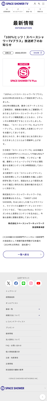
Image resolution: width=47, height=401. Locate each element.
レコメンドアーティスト (15, 321)
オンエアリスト (18, 11)
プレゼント (10, 327)
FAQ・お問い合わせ (14, 345)
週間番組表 (6, 11)
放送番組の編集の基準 (14, 369)
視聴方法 (40, 11)
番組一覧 (29, 11)
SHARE (36, 53)
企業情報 (9, 363)
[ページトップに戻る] (43, 397)
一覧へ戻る (23, 254)
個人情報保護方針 (13, 351)
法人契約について (13, 339)
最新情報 (9, 333)
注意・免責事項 (12, 357)
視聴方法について (13, 315)
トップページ (11, 291)
